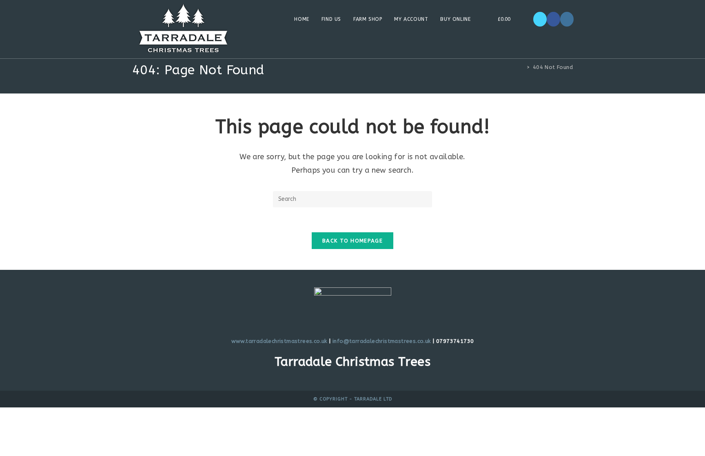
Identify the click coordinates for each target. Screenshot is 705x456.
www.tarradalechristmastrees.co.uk (279, 341)
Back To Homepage (352, 241)
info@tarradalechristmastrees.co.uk (382, 341)
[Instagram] (567, 19)
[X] (540, 19)
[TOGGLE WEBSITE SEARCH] (524, 19)
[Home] (522, 67)
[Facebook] (553, 19)
